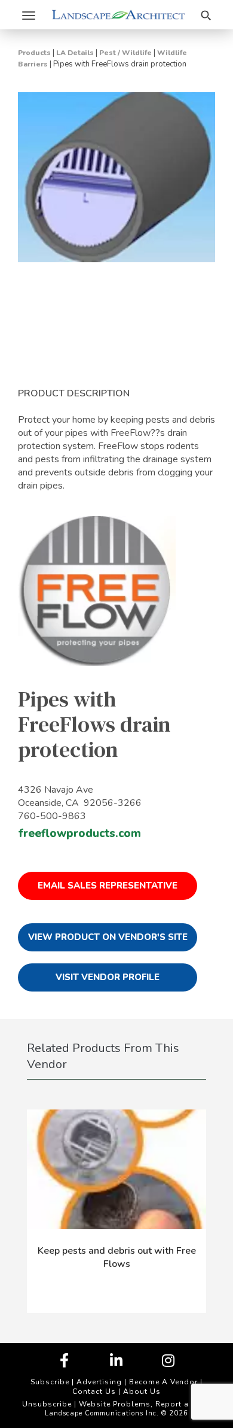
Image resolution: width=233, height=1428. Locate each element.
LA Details (75, 52)
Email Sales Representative (107, 886)
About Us (142, 1391)
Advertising (99, 1382)
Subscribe (49, 1382)
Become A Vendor (163, 1382)
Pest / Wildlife (125, 52)
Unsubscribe (47, 1404)
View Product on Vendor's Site (108, 937)
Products (34, 52)
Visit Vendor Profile (108, 977)
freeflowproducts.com (79, 833)
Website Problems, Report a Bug (143, 1404)
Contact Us (94, 1391)
